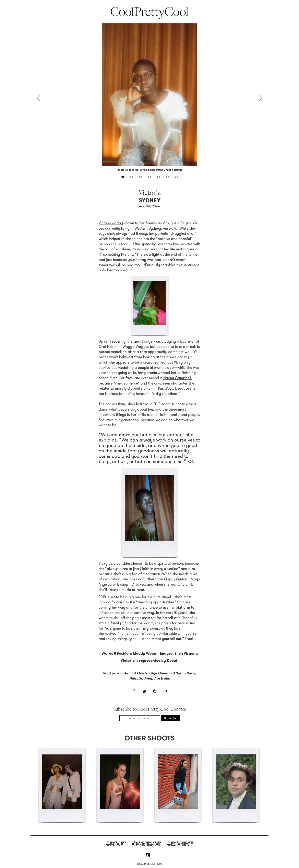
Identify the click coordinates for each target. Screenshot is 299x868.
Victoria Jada (110, 223)
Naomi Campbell (177, 378)
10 (163, 177)
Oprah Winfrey (176, 579)
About (116, 844)
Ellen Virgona (186, 653)
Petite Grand (163, 170)
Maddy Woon (144, 653)
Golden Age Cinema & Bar (159, 673)
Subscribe (170, 718)
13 (176, 177)
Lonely (143, 170)
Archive (180, 844)
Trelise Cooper (125, 170)
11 (167, 177)
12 (172, 177)
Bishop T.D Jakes (131, 584)
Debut (172, 660)
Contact (146, 844)
